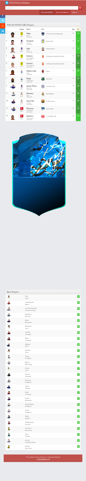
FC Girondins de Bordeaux (54, 34)
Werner (27, 362)
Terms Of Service (41, 457)
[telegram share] (2, 31)
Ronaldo (27, 350)
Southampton (50, 49)
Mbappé (27, 344)
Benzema (28, 380)
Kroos (27, 410)
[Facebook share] (2, 15)
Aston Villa (49, 41)
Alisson (27, 374)
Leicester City (50, 86)
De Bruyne (28, 314)
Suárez (27, 398)
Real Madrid (50, 94)
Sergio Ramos (29, 404)
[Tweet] (2, 20)
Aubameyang (29, 422)
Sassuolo (49, 79)
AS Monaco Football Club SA (55, 56)
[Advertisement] (43, 255)
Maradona (28, 326)
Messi (27, 320)
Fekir (27, 434)
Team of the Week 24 (62, 12)
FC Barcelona (50, 101)
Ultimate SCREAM (47, 12)
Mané (27, 338)
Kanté (27, 386)
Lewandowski (29, 302)
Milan (48, 71)
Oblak (27, 416)
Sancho (27, 446)
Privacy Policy (30, 457)
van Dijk (27, 332)
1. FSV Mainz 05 (51, 116)
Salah (27, 392)
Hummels (28, 428)
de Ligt (27, 440)
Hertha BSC (50, 109)
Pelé (26, 296)
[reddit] (2, 25)
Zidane (27, 368)
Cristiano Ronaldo (31, 308)
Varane (27, 356)
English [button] (74, 12)
